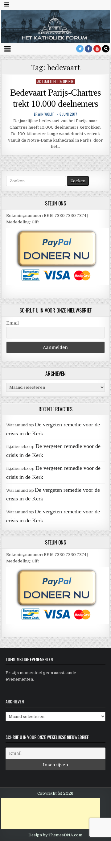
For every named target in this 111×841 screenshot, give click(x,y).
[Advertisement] (50, 813)
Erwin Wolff (44, 114)
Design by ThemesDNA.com (55, 835)
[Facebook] (88, 48)
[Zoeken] (105, 48)
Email (12, 323)
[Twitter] (80, 48)
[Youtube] (97, 48)
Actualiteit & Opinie (55, 81)
